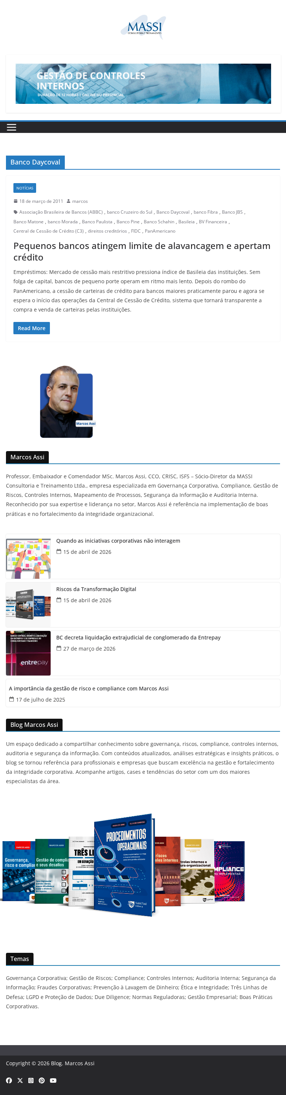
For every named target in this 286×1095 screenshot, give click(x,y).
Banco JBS (232, 212)
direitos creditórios (107, 231)
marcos (80, 201)
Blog (56, 1063)
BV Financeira (213, 221)
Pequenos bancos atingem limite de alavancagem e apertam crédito (142, 251)
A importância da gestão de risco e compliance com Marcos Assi (89, 689)
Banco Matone (28, 221)
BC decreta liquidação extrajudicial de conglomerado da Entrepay (138, 638)
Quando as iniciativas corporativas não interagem (118, 541)
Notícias (24, 188)
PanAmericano (160, 231)
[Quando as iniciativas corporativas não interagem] (28, 556)
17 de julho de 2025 (40, 699)
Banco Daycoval (173, 212)
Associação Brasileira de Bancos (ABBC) (61, 212)
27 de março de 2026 (89, 648)
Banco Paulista (97, 221)
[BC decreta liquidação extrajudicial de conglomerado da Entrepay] (28, 653)
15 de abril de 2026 (87, 551)
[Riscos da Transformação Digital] (28, 604)
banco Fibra (206, 212)
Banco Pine (128, 221)
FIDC (136, 231)
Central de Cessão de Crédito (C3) (48, 231)
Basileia (186, 221)
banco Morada (63, 221)
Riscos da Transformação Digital (96, 589)
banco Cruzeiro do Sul (129, 212)
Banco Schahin (159, 221)
